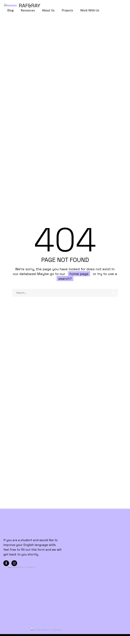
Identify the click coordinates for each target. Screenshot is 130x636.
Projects (67, 10)
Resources (28, 10)
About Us (48, 10)
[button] (123, 5)
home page (79, 274)
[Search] (114, 293)
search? (65, 278)
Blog (10, 10)
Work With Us (89, 10)
